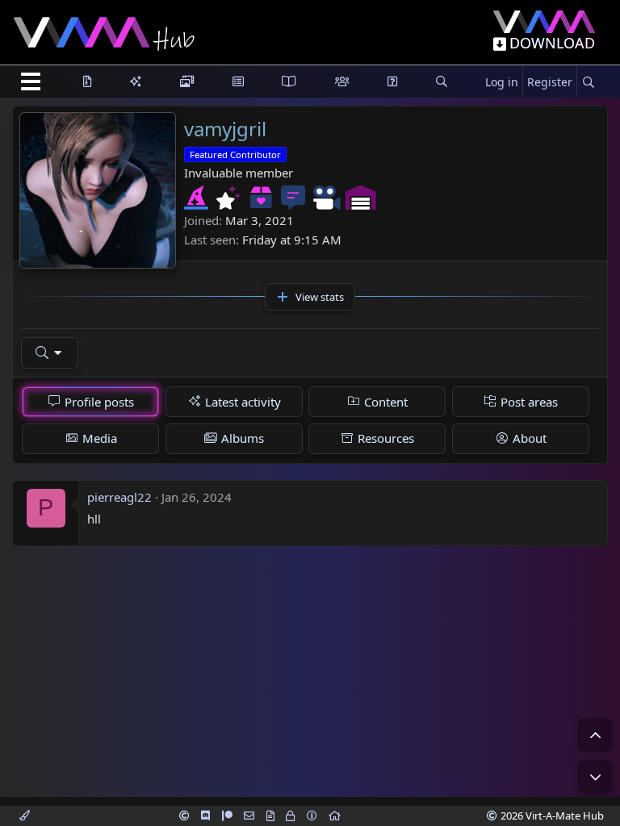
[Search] (588, 82)
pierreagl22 (119, 497)
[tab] (90, 401)
